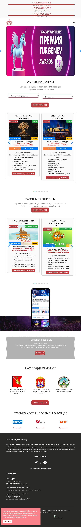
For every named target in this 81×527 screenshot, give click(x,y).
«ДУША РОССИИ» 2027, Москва (23, 117)
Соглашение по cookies (44, 512)
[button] (33, 191)
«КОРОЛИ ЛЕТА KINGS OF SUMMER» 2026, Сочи (23, 223)
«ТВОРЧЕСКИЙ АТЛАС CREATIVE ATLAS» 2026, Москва (58, 223)
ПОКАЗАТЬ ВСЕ (40, 402)
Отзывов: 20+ (40, 428)
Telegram (47, 11)
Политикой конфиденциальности (14, 517)
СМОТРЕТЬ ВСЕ (40, 105)
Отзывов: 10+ (63, 428)
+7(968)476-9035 (41, 8)
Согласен (7, 521)
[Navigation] (74, 22)
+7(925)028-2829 (41, 13)
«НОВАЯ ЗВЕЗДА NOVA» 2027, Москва (57, 118)
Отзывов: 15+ (17, 428)
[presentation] (16, 386)
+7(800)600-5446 (41, 2)
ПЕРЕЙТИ (40, 353)
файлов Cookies (28, 513)
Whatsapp (39, 11)
